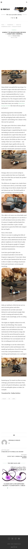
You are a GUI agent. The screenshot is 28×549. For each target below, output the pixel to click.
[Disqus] (14, 510)
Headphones (10, 24)
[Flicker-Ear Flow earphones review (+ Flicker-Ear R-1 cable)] (14, 474)
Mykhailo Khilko (16, 35)
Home (2, 24)
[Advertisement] (14, 54)
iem (9, 398)
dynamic (4, 398)
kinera (13, 398)
